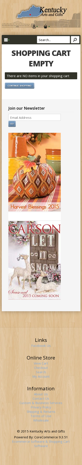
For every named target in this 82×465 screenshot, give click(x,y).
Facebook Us (41, 345)
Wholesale (41, 420)
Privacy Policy (41, 407)
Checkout (41, 367)
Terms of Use (40, 416)
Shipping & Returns (41, 411)
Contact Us (41, 398)
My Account (41, 376)
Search (41, 372)
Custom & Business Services (40, 403)
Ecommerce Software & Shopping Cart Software (41, 443)
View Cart (41, 363)
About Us (41, 394)
